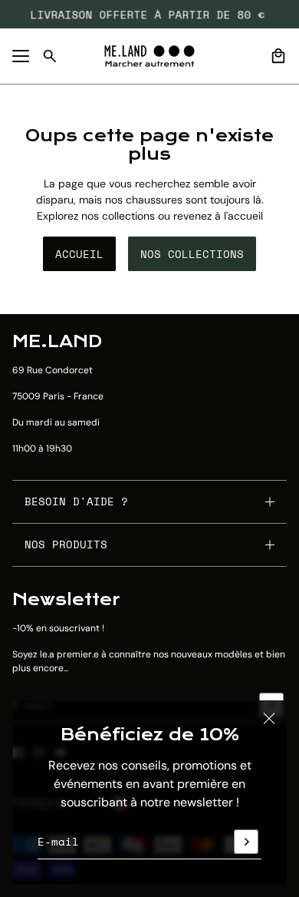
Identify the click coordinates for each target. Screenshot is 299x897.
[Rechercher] (49, 56)
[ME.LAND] (149, 56)
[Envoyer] (246, 841)
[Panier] (278, 56)
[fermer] (269, 718)
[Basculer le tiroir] (20, 56)
